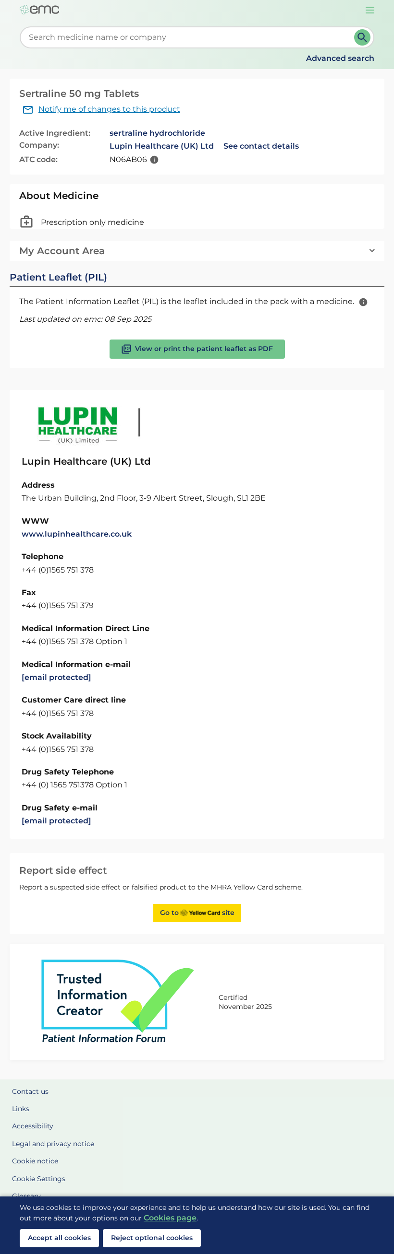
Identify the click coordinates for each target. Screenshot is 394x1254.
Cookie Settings (38, 1178)
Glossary (26, 1196)
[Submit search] (362, 37)
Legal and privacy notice (53, 1143)
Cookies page (170, 1217)
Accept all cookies (59, 1237)
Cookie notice (35, 1161)
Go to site (197, 912)
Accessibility (32, 1126)
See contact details (261, 146)
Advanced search (340, 58)
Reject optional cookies (152, 1237)
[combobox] (189, 37)
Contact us (30, 1091)
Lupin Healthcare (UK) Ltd (162, 146)
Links (20, 1108)
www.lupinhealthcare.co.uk (77, 534)
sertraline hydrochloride (157, 133)
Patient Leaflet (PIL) (58, 277)
